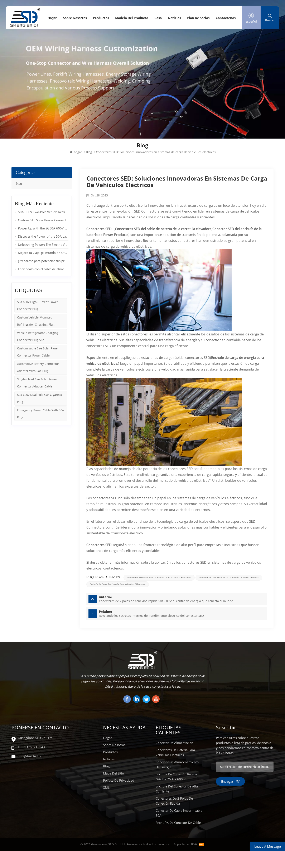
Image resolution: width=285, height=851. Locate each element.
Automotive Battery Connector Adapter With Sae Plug (38, 367)
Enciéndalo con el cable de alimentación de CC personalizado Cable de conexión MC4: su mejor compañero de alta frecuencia (43, 269)
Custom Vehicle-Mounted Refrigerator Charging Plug (35, 320)
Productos (101, 18)
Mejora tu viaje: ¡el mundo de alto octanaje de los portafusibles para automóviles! (43, 253)
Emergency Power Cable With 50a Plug (40, 413)
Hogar (107, 738)
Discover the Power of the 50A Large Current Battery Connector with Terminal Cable (43, 236)
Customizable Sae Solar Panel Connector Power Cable (37, 351)
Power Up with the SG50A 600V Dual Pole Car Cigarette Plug (43, 228)
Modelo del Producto (131, 18)
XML (106, 787)
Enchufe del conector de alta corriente (177, 788)
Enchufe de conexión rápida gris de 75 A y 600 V (176, 776)
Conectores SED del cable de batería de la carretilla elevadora (163, 229)
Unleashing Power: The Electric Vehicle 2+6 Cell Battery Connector (43, 244)
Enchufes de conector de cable (178, 822)
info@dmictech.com (32, 756)
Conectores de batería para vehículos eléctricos (175, 752)
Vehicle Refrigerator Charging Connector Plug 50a (37, 336)
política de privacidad (118, 780)
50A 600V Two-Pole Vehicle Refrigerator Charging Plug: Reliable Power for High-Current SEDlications (43, 212)
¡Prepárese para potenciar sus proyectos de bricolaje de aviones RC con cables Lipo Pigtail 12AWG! (43, 261)
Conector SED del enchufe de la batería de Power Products (229, 577)
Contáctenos (226, 18)
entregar (227, 781)
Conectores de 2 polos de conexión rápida (174, 800)
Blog (19, 183)
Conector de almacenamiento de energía (177, 764)
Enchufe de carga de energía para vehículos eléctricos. (117, 584)
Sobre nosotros (75, 18)
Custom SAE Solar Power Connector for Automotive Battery (43, 220)
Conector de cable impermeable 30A (179, 813)
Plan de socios (198, 18)
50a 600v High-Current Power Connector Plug (37, 305)
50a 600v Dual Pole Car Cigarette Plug (40, 398)
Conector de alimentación (174, 743)
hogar (52, 18)
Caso (158, 18)
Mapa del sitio (113, 773)
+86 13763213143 (31, 747)
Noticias (174, 18)
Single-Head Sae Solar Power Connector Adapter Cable (37, 382)
